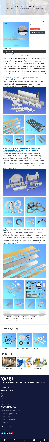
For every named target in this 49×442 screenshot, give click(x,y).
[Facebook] (2, 433)
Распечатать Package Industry (38, 369)
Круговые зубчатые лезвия (10, 320)
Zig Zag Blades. (7, 318)
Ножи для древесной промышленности (9, 417)
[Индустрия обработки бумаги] (9, 362)
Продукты (3, 395)
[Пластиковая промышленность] (24, 362)
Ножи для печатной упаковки (7, 414)
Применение (4, 396)
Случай (2, 398)
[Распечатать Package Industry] (40, 362)
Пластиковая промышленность (22, 369)
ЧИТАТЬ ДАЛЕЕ (4, 387)
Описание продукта (8, 51)
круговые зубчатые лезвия (26, 318)
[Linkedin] (5, 433)
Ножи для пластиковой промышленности (10, 411)
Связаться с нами (5, 404)
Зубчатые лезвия (21, 348)
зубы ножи (41, 316)
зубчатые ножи (25, 316)
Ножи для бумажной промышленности (9, 413)
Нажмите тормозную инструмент (8, 423)
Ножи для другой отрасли (6, 420)
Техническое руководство (7, 399)
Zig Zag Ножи (15, 318)
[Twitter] (7, 433)
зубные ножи (16, 316)
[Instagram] (10, 433)
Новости (3, 402)
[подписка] (46, 429)
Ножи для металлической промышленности (10, 410)
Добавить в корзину (38, 33)
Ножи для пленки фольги (6, 416)
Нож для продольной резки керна (9, 348)
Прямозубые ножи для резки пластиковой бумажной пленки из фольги (40, 348)
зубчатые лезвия (7, 316)
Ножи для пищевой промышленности (9, 419)
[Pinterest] (12, 433)
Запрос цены (35, 29)
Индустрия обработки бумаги (7, 369)
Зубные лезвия (34, 316)
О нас (2, 401)
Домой (2, 393)
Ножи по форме (4, 422)
